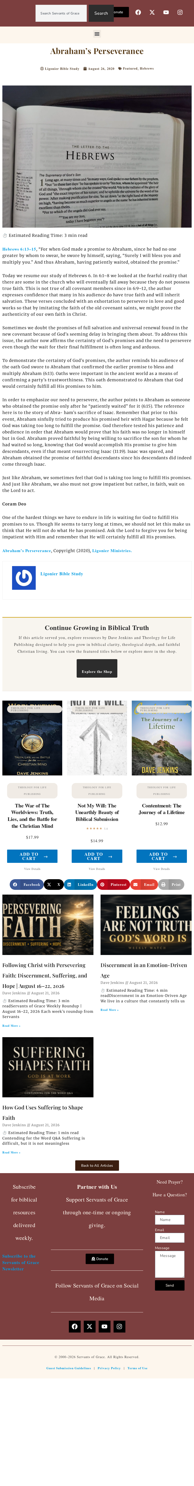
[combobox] (61, 13)
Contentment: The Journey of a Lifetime (162, 809)
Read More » (11, 1026)
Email (159, 1230)
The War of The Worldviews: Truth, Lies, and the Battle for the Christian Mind (32, 816)
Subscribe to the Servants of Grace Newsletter (20, 1262)
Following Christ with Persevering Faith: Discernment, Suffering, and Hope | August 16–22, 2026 (44, 975)
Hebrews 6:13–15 (19, 249)
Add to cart (34, 856)
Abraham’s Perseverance (26, 551)
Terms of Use (138, 1368)
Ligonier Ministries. (112, 551)
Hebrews (147, 68)
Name (160, 1212)
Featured (130, 68)
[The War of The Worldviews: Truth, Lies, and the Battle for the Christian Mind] (32, 738)
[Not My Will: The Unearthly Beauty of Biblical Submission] (97, 738)
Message (162, 1248)
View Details (32, 869)
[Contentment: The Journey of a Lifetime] (162, 738)
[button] (97, 34)
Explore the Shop (97, 671)
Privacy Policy (109, 1368)
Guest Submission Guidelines (68, 1368)
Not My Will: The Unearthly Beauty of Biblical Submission (97, 812)
